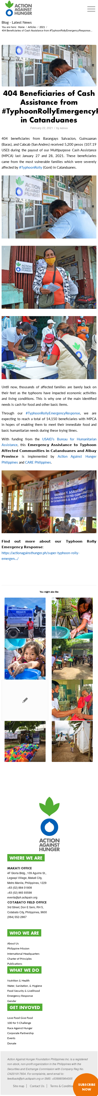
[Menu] (91, 9)
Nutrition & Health (18, 980)
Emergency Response (20, 995)
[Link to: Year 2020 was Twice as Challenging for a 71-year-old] (25, 700)
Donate (11, 1043)
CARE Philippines (38, 462)
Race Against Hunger (19, 1028)
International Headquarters (23, 953)
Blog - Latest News (17, 22)
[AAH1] (49, 65)
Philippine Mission (18, 948)
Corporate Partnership (20, 1033)
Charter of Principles (19, 958)
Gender (11, 1001)
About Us (13, 943)
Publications (14, 963)
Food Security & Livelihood (23, 990)
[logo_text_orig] (39, 9)
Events (11, 1038)
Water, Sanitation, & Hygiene (24, 985)
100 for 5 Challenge (19, 1023)
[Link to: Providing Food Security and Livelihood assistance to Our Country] (72, 700)
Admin (64, 128)
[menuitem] (91, 9)
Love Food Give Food (20, 1018)
